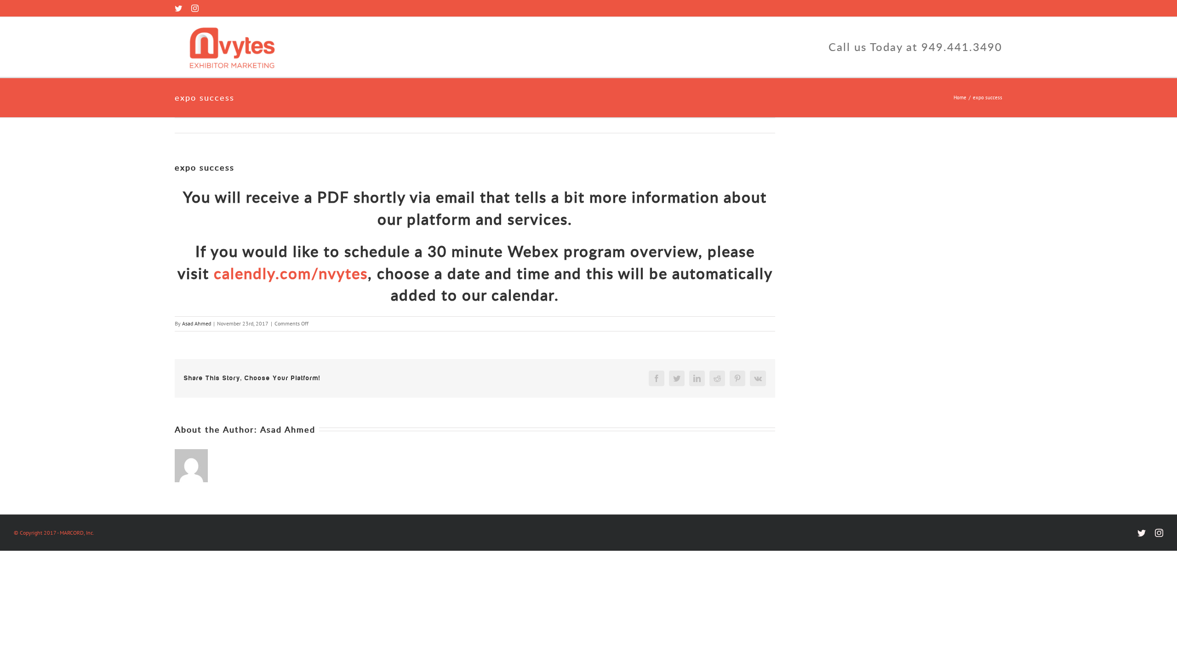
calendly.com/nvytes (291, 273)
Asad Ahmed (196, 323)
